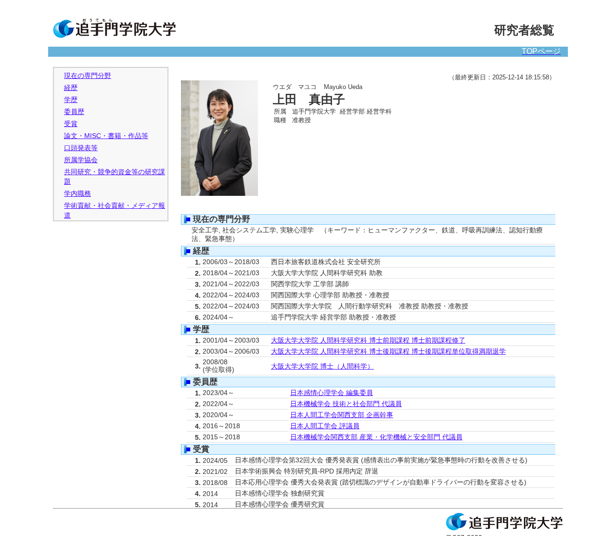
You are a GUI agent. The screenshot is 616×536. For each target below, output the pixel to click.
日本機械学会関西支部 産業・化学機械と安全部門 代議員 (376, 437)
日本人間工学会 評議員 (324, 426)
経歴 (70, 87)
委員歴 (74, 111)
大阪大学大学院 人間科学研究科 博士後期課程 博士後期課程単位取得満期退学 (388, 351)
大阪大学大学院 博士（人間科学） (322, 366)
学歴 (70, 99)
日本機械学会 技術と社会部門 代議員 (346, 404)
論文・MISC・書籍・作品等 (106, 136)
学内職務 (77, 193)
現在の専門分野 (87, 75)
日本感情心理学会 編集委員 (331, 392)
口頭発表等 (81, 148)
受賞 (70, 124)
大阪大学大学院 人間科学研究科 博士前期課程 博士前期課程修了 (368, 340)
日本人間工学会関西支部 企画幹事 (341, 415)
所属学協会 (81, 160)
